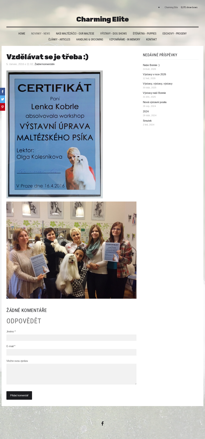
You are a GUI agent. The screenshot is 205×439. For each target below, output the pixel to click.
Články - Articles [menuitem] (59, 39)
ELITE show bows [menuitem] (189, 7)
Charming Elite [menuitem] (171, 7)
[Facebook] (102, 423)
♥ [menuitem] (159, 7)
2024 (146, 111)
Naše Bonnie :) (151, 65)
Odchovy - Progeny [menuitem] (174, 33)
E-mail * (10, 346)
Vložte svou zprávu (17, 361)
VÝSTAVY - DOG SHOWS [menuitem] (113, 33)
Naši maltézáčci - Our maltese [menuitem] (75, 33)
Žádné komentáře (45, 64)
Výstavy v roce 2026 (154, 74)
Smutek (147, 120)
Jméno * (11, 331)
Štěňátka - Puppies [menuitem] (144, 33)
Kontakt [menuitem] (151, 39)
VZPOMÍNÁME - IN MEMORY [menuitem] (124, 39)
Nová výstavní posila (154, 102)
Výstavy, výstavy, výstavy (157, 83)
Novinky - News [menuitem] (40, 33)
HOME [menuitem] (21, 33)
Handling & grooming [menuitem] (89, 39)
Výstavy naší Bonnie (154, 93)
